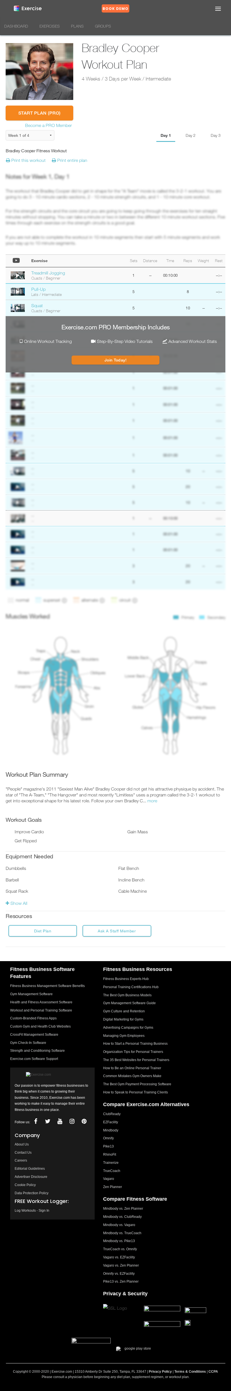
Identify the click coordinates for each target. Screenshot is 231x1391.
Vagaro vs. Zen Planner (121, 1265)
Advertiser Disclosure (31, 1177)
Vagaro (108, 1179)
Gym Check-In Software (28, 1043)
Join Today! (116, 360)
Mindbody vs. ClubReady (122, 1217)
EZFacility (110, 1122)
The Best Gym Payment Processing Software (137, 1084)
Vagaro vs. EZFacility (119, 1257)
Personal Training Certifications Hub (131, 987)
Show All (18, 903)
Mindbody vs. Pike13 (119, 1241)
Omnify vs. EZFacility (119, 1274)
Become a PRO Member (48, 125)
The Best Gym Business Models (127, 995)
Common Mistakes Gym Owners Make (132, 1076)
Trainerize (111, 1163)
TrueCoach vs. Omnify (120, 1249)
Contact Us (23, 1153)
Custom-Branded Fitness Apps (33, 1018)
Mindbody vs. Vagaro (119, 1225)
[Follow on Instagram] (72, 1121)
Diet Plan (43, 930)
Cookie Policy (25, 1185)
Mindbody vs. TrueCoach (122, 1233)
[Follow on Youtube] (60, 1121)
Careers (21, 1160)
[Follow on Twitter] (47, 1121)
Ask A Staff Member (117, 930)
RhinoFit (109, 1154)
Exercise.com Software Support (34, 1059)
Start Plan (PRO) (39, 113)
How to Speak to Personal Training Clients (135, 1092)
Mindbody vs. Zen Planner (123, 1209)
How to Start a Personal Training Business (135, 1044)
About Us (22, 1144)
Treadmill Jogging (48, 272)
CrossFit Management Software (34, 1035)
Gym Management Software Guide (129, 1003)
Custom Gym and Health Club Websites (40, 1026)
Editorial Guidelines (30, 1169)
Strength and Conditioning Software (37, 1051)
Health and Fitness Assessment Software (41, 1002)
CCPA (213, 1372)
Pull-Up (38, 289)
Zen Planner (112, 1187)
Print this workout (28, 160)
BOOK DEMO (115, 8)
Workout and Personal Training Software (41, 1010)
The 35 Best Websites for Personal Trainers (136, 1060)
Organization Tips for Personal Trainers (133, 1052)
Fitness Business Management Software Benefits (47, 986)
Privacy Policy (160, 1372)
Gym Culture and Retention (124, 1011)
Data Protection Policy (31, 1193)
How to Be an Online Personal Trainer (132, 1068)
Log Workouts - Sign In (32, 1211)
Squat (37, 305)
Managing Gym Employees (124, 1036)
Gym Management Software (31, 994)
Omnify (108, 1138)
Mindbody (110, 1130)
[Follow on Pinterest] (84, 1121)
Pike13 (108, 1146)
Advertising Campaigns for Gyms (128, 1028)
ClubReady (112, 1114)
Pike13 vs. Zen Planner (121, 1281)
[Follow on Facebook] (35, 1121)
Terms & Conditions (190, 1372)
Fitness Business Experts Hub (126, 979)
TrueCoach (111, 1171)
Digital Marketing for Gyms (123, 1019)
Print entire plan (71, 160)
